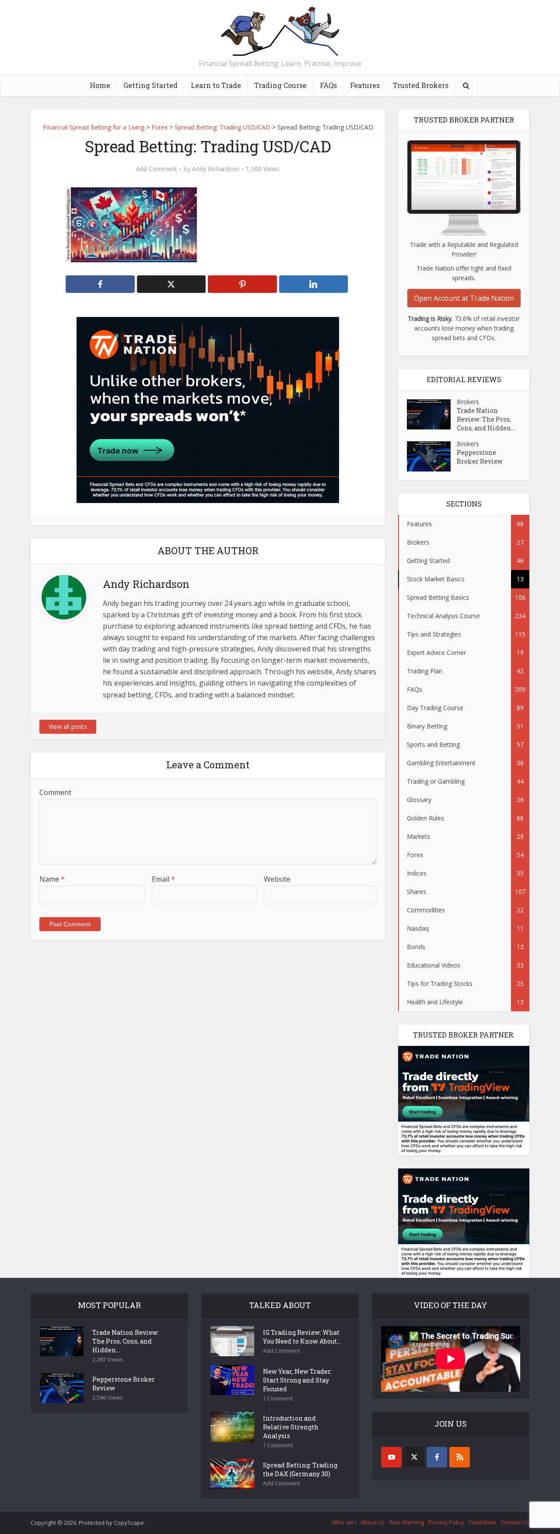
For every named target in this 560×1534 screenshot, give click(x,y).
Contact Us (515, 1522)
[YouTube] (391, 1457)
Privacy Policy (446, 1522)
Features (365, 85)
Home (100, 85)
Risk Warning (406, 1522)
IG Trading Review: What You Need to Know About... (302, 1336)
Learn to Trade (216, 85)
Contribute (483, 1522)
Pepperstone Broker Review (480, 456)
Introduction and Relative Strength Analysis (290, 1427)
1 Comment (278, 1398)
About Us (373, 1522)
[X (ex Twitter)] (414, 1457)
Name (52, 879)
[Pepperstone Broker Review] (432, 456)
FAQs (328, 85)
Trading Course (280, 85)
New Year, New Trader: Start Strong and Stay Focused (297, 1380)
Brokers (468, 402)
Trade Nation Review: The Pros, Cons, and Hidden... (486, 419)
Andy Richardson (215, 169)
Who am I (344, 1522)
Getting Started (150, 85)
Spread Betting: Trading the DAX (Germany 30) (300, 1469)
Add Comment (156, 169)
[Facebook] (437, 1457)
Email (163, 879)
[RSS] (459, 1457)
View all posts (68, 726)
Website (277, 879)
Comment (55, 792)
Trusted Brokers (420, 85)
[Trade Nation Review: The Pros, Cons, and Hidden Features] (432, 414)
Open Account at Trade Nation (464, 298)
